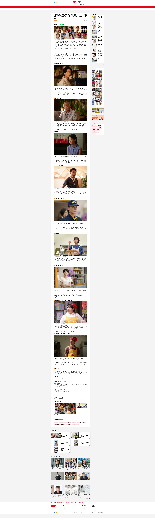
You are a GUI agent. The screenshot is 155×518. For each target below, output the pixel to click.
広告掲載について (87, 512)
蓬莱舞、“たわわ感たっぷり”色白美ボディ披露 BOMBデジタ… (100, 50)
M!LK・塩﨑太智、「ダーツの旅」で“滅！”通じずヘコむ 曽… (100, 36)
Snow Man (94, 127)
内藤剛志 (69, 422)
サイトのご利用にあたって (76, 512)
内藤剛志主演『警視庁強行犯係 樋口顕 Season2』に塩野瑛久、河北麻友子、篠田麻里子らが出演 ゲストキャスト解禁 (70, 502)
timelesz (93, 125)
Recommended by (85, 498)
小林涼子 (84, 422)
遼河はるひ (69, 424)
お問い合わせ (91, 512)
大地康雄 (79, 422)
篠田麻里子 (63, 424)
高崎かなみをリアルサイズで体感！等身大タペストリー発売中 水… (100, 22)
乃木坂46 (93, 129)
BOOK (93, 505)
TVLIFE (56, 422)
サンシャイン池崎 (63, 422)
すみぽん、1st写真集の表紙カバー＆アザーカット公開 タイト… (100, 41)
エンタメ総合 (84, 505)
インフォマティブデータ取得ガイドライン (99, 512)
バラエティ (64, 508)
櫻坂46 (98, 129)
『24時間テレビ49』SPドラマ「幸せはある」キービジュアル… (100, 31)
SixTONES (99, 125)
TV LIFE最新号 (94, 506)
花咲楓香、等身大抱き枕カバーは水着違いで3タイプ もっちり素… (100, 45)
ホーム (52, 502)
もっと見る (102, 64)
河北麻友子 (57, 424)
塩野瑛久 (74, 422)
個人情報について (82, 512)
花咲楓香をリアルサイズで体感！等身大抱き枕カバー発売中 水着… (100, 27)
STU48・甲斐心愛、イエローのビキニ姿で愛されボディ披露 (100, 54)
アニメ (74, 505)
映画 (73, 508)
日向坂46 (93, 131)
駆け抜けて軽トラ (75, 424)
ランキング (83, 508)
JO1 (98, 131)
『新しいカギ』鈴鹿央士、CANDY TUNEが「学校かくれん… (100, 59)
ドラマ (55, 502)
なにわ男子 (99, 127)
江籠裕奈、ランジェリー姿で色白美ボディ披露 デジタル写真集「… (100, 17)
